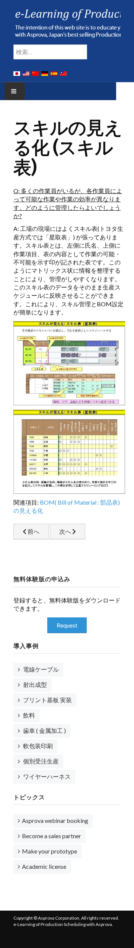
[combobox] (50, 51)
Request (67, 625)
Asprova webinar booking (55, 820)
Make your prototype (49, 851)
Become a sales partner (51, 835)
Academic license (44, 866)
